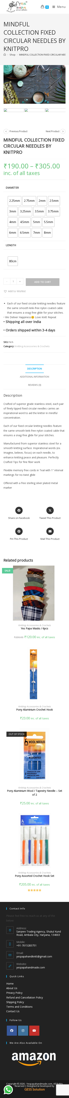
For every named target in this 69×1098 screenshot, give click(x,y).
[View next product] (63, 131)
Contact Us (13, 1011)
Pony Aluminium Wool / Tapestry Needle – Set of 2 (34, 792)
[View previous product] (6, 131)
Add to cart (42, 282)
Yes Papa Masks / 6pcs (34, 628)
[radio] (14, 200)
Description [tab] (34, 368)
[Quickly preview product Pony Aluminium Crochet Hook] (64, 653)
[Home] (4, 54)
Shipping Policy (15, 1002)
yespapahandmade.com (30, 967)
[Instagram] (23, 1031)
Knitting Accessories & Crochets (32, 346)
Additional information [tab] (34, 376)
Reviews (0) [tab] (34, 385)
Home (10, 983)
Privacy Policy (14, 992)
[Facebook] (12, 1031)
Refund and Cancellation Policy (24, 997)
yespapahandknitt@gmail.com (34, 956)
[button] (14, 291)
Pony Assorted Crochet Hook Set (34, 876)
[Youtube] (34, 1031)
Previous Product (18, 131)
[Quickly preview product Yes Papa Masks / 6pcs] (64, 572)
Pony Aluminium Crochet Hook (34, 709)
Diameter (12, 187)
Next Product (52, 131)
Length (11, 245)
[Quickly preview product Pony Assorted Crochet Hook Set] (64, 819)
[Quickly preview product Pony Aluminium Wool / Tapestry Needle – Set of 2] (64, 734)
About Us (11, 988)
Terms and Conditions (19, 1006)
